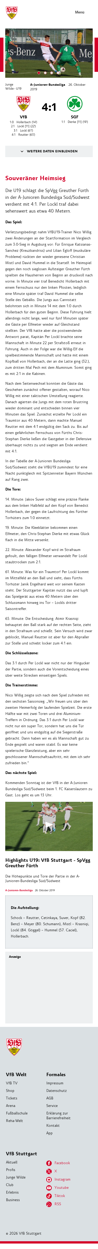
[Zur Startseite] (11, 19)
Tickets (11, 1098)
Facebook (62, 1163)
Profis (10, 1169)
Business (13, 1199)
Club (9, 1184)
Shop (10, 1090)
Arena (10, 1105)
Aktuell (11, 1162)
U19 (18, 88)
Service (52, 1105)
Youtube (61, 1187)
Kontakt (53, 1125)
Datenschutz (56, 1090)
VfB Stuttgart (21, 1153)
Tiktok (59, 1195)
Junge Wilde (9, 86)
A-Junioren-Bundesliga (47, 84)
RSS (57, 1204)
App (49, 1133)
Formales (56, 1074)
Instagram (62, 1179)
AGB (49, 1098)
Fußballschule (17, 1113)
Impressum (54, 1083)
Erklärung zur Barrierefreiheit (58, 1115)
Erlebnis (12, 1192)
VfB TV (12, 1083)
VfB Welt (16, 1074)
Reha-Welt (14, 1120)
